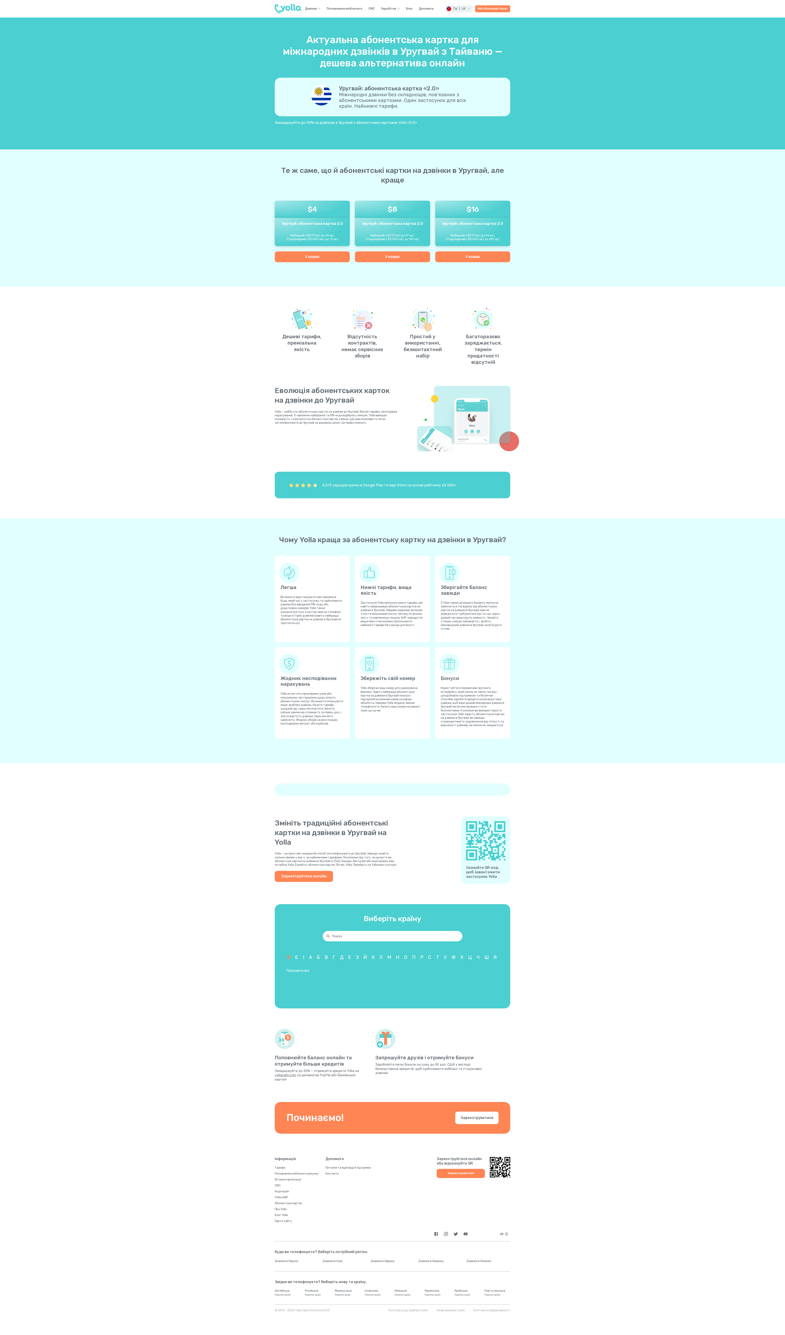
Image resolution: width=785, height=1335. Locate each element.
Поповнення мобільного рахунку (296, 1173)
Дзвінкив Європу (286, 1261)
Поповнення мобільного (344, 8)
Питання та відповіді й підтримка (348, 1167)
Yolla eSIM (281, 1197)
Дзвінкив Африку (383, 1261)
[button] (458, 8)
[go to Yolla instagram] (446, 1234)
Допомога (426, 8)
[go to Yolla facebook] (436, 1234)
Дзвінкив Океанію (479, 1261)
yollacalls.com (285, 1075)
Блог (409, 8)
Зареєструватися (477, 1117)
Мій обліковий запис (493, 8)
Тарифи (280, 1167)
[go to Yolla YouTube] (465, 1234)
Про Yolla (281, 1209)
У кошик (312, 256)
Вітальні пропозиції (288, 1179)
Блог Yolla (281, 1215)
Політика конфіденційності (491, 1310)
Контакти (332, 1173)
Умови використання (450, 1310)
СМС (371, 8)
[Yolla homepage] (288, 8)
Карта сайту (283, 1221)
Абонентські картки (288, 1203)
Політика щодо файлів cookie (408, 1310)
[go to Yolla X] (455, 1234)
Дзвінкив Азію (333, 1261)
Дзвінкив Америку (431, 1261)
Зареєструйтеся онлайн (303, 876)
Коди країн (282, 1191)
